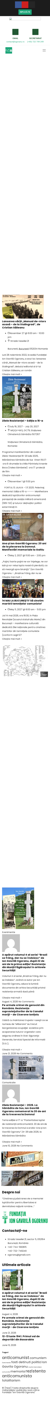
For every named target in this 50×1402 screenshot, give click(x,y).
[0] (9, 50)
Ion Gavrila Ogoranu (24, 1364)
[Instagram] (31, 4)
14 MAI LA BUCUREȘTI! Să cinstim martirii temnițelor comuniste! (23, 602)
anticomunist (15, 1357)
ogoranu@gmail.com (19, 1254)
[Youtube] (25, 4)
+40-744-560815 (17, 1247)
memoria (17, 1371)
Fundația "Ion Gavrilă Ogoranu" (18, 1392)
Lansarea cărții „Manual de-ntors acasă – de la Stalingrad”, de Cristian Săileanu (24, 324)
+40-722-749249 (17, 1250)
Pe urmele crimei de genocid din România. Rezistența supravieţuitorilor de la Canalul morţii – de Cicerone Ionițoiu (23, 1009)
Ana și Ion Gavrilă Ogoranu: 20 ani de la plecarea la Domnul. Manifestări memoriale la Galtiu (24, 546)
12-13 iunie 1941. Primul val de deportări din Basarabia (21, 1338)
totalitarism (11, 1380)
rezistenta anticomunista (24, 1373)
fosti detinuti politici (26, 1362)
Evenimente (6, 1363)
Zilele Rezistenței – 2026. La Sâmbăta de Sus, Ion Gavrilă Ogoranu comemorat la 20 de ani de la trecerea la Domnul (24, 1109)
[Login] (11, 50)
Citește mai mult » (12, 374)
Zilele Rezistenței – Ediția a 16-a (22, 420)
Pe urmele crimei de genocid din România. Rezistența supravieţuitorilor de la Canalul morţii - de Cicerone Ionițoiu (23, 1322)
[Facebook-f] (18, 4)
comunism (38, 1358)
